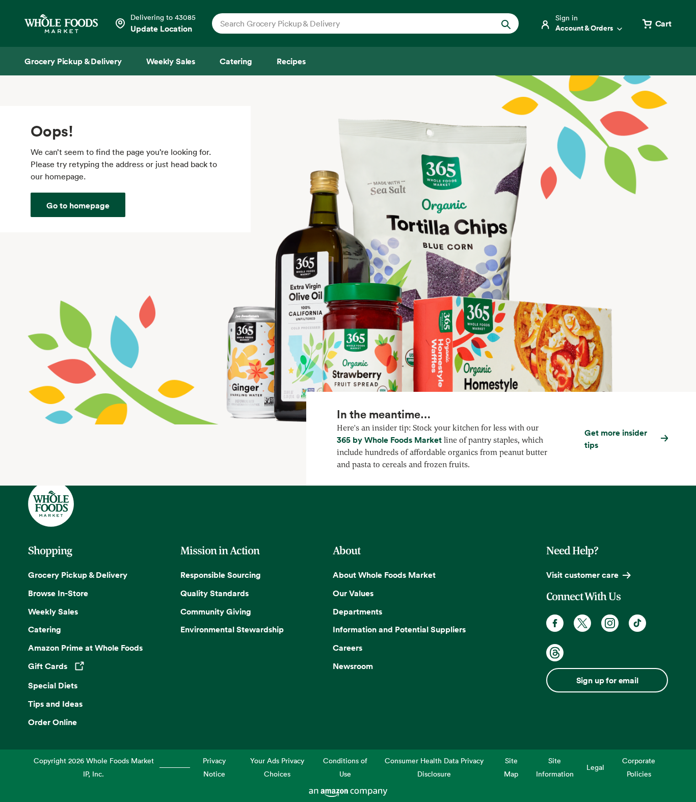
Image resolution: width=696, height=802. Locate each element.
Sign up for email (607, 680)
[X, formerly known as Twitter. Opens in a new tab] (582, 623)
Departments (357, 611)
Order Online (52, 722)
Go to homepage (78, 205)
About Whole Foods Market (384, 574)
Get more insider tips (615, 438)
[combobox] (350, 23)
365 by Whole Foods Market (389, 439)
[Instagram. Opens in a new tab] (610, 623)
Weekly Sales (53, 611)
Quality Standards (214, 593)
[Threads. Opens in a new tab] (555, 652)
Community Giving (215, 611)
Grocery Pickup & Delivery (77, 574)
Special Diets (52, 685)
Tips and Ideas (55, 703)
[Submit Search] (506, 23)
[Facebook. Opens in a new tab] (555, 623)
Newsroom (353, 666)
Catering (44, 629)
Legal (595, 767)
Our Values (353, 593)
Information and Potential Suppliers (399, 629)
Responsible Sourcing (220, 574)
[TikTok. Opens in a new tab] (637, 623)
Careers (347, 647)
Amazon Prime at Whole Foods (85, 647)
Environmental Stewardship (232, 629)
